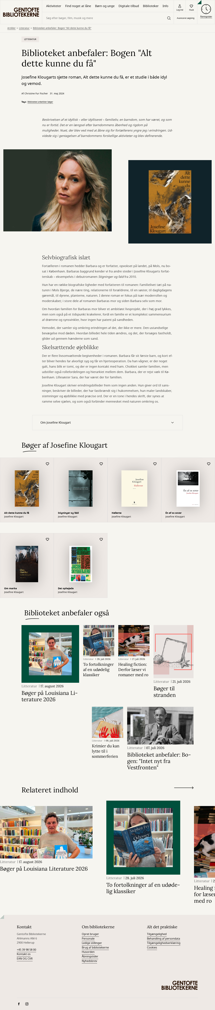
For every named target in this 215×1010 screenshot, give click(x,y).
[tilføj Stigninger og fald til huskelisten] (101, 464)
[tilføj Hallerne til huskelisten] (155, 464)
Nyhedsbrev (89, 961)
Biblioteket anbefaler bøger (40, 101)
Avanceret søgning (185, 18)
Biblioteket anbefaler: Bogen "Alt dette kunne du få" (62, 28)
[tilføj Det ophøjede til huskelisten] (101, 539)
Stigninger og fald (68, 513)
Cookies (152, 948)
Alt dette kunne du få (16, 513)
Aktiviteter (53, 6)
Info (165, 6)
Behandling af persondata (163, 939)
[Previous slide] (184, 794)
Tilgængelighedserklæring (163, 943)
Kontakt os (24, 954)
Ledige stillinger (92, 943)
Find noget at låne (78, 6)
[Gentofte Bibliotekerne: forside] (21, 12)
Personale (88, 939)
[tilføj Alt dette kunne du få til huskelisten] (48, 464)
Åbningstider (90, 957)
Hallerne (116, 513)
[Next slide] (184, 788)
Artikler (11, 28)
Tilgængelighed (157, 934)
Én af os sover (173, 513)
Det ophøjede (66, 588)
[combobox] (108, 18)
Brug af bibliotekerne (95, 948)
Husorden (88, 952)
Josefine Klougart (14, 516)
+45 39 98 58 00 (26, 950)
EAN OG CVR (25, 959)
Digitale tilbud (129, 6)
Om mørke (10, 588)
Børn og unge (105, 6)
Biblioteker (151, 6)
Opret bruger (90, 934)
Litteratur (24, 28)
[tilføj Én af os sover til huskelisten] (209, 464)
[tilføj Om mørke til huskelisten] (48, 539)
